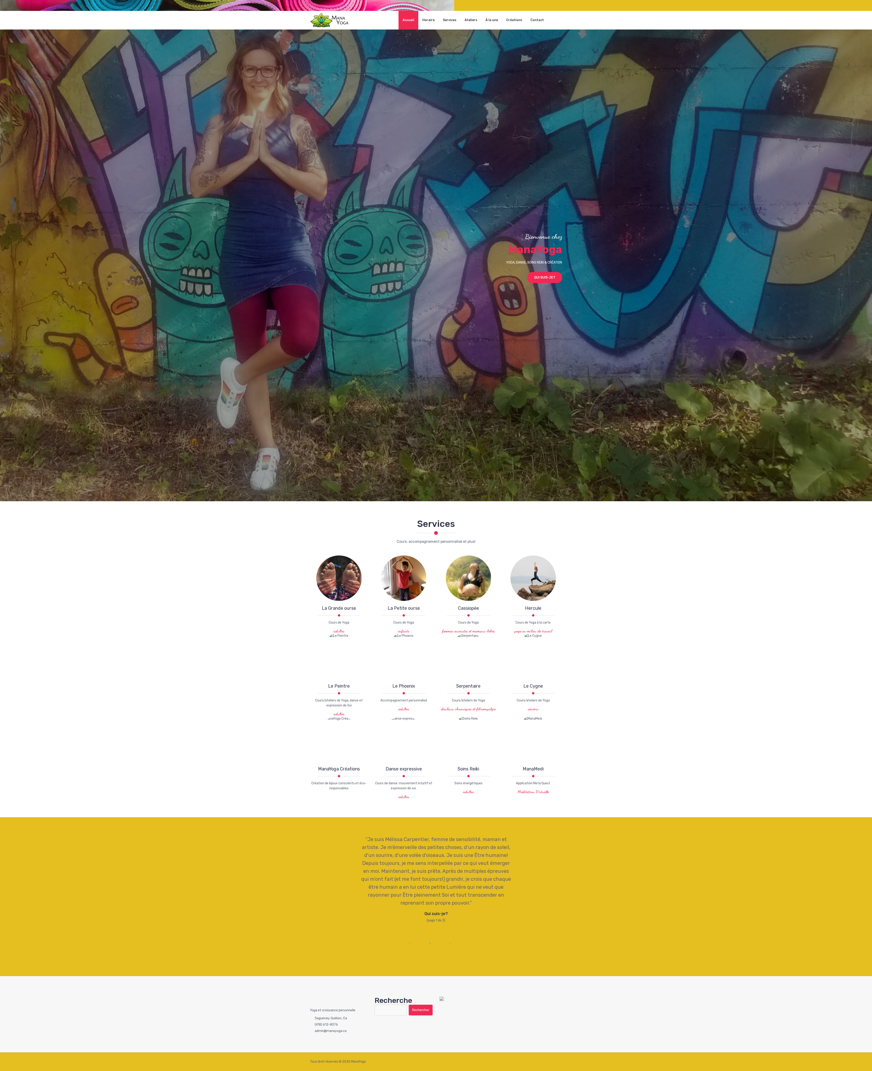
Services (449, 20)
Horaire (428, 20)
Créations (514, 20)
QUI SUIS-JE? (544, 277)
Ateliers (471, 20)
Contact (537, 20)
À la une (492, 20)
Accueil (408, 20)
